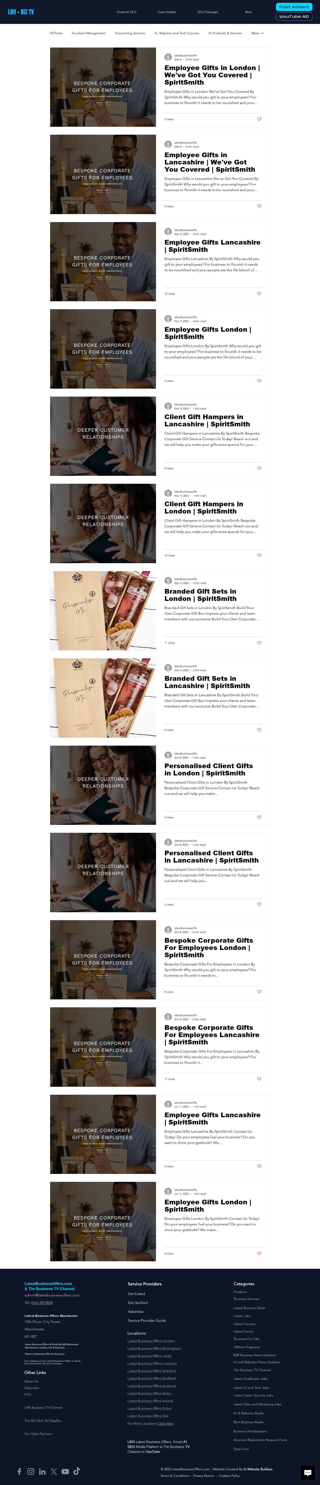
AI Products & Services (225, 33)
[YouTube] (65, 1471)
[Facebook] (19, 1471)
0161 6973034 (42, 1302)
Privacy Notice (203, 1476)
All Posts (56, 33)
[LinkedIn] (42, 1471)
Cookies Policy (229, 1476)
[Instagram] (30, 1471)
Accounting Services (130, 33)
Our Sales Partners (38, 1434)
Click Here (165, 1423)
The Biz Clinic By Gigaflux (43, 1420)
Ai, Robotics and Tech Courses (176, 33)
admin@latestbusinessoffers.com (52, 1295)
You (149, 1452)
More (255, 33)
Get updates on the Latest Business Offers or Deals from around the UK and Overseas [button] (52, 1362)
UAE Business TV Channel (43, 1407)
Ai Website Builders (257, 1469)
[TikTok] (76, 1471)
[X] (53, 1471)
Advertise (136, 1311)
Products (240, 1292)
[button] (31, 1388)
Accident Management (89, 33)
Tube (156, 1452)
